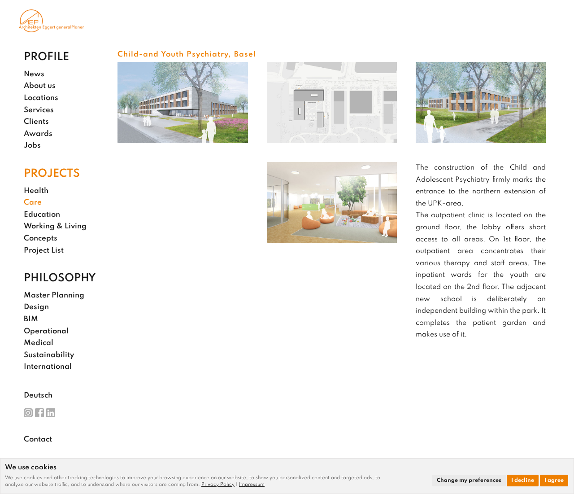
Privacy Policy (218, 484)
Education (42, 215)
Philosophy (60, 278)
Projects (52, 174)
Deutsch (38, 395)
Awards (38, 134)
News (34, 74)
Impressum (252, 484)
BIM (31, 319)
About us (40, 86)
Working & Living (55, 226)
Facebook (39, 412)
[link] (220, 484)
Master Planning (54, 295)
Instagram (28, 412)
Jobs (32, 145)
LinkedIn (50, 412)
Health (36, 191)
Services (39, 110)
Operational (46, 331)
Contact (38, 439)
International (48, 367)
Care (33, 202)
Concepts (40, 238)
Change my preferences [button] (469, 480)
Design (36, 307)
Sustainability (49, 355)
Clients (36, 122)
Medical (38, 343)
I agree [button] (554, 480)
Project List (44, 250)
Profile (46, 57)
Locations (41, 98)
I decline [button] (522, 480)
